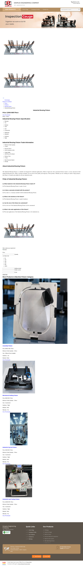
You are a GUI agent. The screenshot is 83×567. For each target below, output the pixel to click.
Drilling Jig (46, 530)
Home (6, 103)
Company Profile (35, 9)
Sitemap (30, 539)
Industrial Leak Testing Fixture (11, 499)
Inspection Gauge (48, 532)
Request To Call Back (7, 101)
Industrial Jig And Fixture (10, 447)
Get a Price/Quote (6, 115)
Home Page (25, 9)
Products (6, 104)
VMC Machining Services (49, 540)
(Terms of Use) (29, 562)
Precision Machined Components (51, 536)
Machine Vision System (49, 538)
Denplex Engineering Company (26, 4)
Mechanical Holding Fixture (10, 395)
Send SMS (47, 556)
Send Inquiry (7, 100)
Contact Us (45, 9)
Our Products (10, 9)
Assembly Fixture (7, 346)
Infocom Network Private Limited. (24, 563)
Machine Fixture (8, 106)
